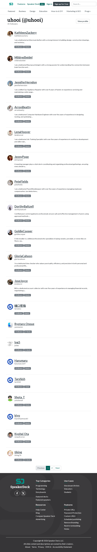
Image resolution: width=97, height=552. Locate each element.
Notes (66, 529)
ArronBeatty (22, 107)
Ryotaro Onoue (24, 324)
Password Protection (72, 513)
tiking (18, 452)
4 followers (19, 350)
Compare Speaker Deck (45, 516)
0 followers (19, 47)
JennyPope (21, 156)
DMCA (48, 547)
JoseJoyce (21, 281)
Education (43, 11)
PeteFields (21, 181)
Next (57, 468)
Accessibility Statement (62, 547)
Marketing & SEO (74, 11)
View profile (83, 21)
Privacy (41, 547)
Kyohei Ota (21, 434)
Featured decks (42, 496)
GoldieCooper (23, 231)
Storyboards (41, 492)
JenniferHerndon (25, 82)
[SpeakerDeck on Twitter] (23, 493)
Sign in (49, 4)
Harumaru (21, 360)
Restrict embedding (72, 526)
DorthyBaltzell (24, 206)
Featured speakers (43, 500)
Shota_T (19, 397)
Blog (38, 513)
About (27, 547)
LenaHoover (22, 132)
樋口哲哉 (20, 305)
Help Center (41, 510)
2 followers (19, 405)
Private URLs (69, 510)
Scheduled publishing (72, 519)
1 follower (18, 313)
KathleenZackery (25, 32)
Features (21, 4)
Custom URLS (69, 516)
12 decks (28, 350)
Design (32, 11)
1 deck (27, 387)
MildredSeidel (23, 57)
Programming (90, 11)
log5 (17, 342)
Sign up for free (61, 4)
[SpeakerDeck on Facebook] (17, 493)
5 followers (19, 332)
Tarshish (19, 379)
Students (67, 492)
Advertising (40, 519)
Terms (34, 547)
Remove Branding (71, 522)
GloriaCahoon (23, 256)
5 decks (27, 405)
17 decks (28, 332)
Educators (68, 489)
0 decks (27, 47)
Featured (11, 11)
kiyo (17, 415)
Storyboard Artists (71, 485)
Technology (40, 489)
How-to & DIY (57, 11)
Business (22, 11)
